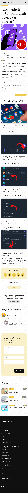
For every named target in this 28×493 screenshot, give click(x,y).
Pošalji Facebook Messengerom (9, 275)
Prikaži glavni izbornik (26, 2)
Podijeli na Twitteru (22, 275)
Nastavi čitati (14, 391)
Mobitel (3, 439)
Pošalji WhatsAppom (5, 275)
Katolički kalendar (6, 458)
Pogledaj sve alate (6, 442)
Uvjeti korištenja (4, 476)
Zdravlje (3, 449)
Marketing (4, 468)
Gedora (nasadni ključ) (7, 436)
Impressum (3, 473)
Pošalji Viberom (14, 275)
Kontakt (2, 486)
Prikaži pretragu (21, 2)
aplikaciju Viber (18, 101)
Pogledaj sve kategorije (7, 461)
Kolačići (3, 481)
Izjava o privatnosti (5, 478)
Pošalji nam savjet (14, 301)
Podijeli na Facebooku (18, 275)
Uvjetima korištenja (15, 365)
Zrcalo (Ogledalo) (6, 434)
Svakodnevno (5, 455)
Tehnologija (4, 452)
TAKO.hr (6, 2)
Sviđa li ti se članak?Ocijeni (14, 283)
